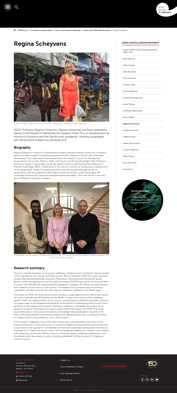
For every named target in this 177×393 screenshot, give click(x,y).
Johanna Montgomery (133, 98)
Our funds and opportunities (41, 30)
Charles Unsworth (131, 130)
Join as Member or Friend (71, 367)
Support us (65, 360)
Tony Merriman (129, 163)
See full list (127, 169)
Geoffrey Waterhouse (132, 111)
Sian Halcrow (129, 59)
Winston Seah (129, 85)
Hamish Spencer (130, 91)
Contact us (23, 372)
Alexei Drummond (131, 143)
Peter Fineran (129, 65)
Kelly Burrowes (129, 72)
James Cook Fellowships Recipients (97, 30)
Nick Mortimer (129, 78)
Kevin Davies (128, 117)
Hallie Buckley (129, 137)
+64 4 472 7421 (25, 376)
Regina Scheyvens (131, 124)
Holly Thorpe (129, 104)
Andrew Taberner (130, 150)
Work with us (66, 380)
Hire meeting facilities (70, 373)
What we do (23, 30)
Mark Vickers (128, 156)
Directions (22, 380)
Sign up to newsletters (114, 366)
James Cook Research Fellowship (68, 30)
